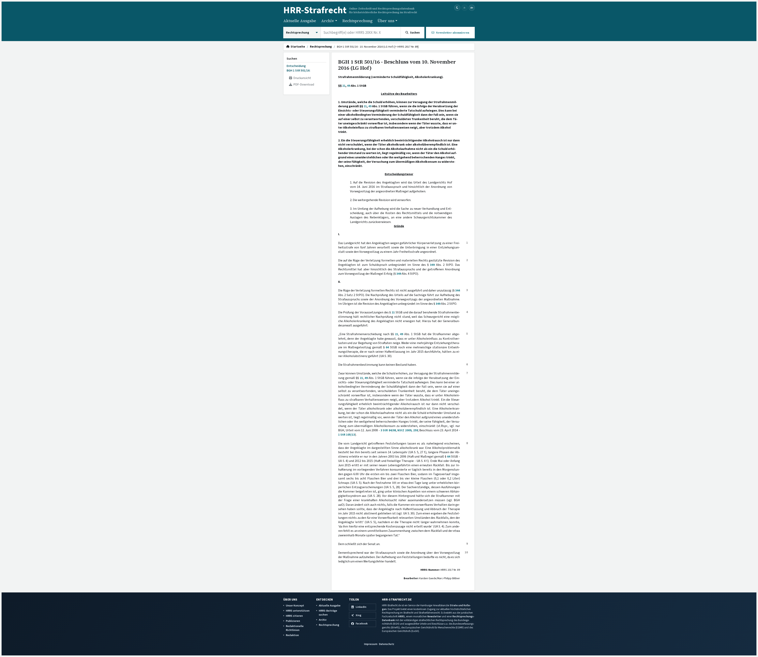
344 (457, 290)
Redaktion (292, 635)
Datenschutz (386, 644)
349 (432, 265)
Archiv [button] (327, 21)
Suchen (292, 58)
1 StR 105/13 (346, 434)
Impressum (370, 644)
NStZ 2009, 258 (407, 430)
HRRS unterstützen (298, 611)
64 (387, 347)
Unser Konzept (295, 605)
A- (464, 7)
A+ (471, 7)
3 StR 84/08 (388, 430)
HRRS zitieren (294, 616)
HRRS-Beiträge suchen (328, 613)
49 (348, 86)
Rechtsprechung (357, 21)
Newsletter (434, 616)
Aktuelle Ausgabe (299, 21)
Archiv (322, 620)
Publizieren (293, 621)
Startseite (297, 47)
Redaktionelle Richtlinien (295, 628)
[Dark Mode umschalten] (457, 8)
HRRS (401, 616)
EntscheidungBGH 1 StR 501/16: (298, 68)
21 (343, 86)
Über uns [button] (386, 21)
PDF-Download (303, 84)
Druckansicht (301, 78)
